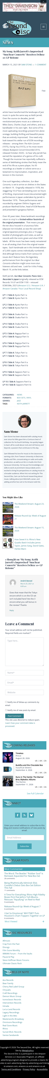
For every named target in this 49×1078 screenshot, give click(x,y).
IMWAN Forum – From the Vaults (17, 953)
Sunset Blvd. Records (12, 1032)
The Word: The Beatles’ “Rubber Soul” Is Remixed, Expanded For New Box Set (23, 874)
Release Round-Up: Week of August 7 (22, 906)
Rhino (5, 1028)
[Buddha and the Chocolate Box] (8, 769)
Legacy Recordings (11, 1012)
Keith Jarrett (23, 403)
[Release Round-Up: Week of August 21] (8, 519)
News (19, 394)
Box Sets (21, 397)
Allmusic (6, 940)
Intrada (6, 1006)
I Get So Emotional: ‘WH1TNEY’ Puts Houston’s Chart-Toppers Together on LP (24, 914)
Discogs (6, 947)
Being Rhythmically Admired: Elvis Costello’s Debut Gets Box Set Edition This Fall (22, 885)
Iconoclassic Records (12, 999)
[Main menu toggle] (43, 27)
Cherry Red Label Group (13, 986)
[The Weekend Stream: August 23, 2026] (8, 507)
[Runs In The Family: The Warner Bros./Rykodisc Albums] (8, 781)
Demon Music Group (12, 996)
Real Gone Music (10, 1025)
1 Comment (40, 64)
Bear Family (8, 983)
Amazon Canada (10, 288)
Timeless (19, 753)
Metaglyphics (28, 1050)
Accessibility (42, 1069)
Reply (12, 610)
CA (45, 760)
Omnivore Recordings (12, 1022)
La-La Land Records (11, 1009)
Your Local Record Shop (29, 288)
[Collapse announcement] (43, 2)
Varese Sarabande (11, 1035)
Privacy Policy (29, 1069)
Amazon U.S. (24, 285)
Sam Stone (26, 64)
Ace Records (8, 980)
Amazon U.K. (38, 285)
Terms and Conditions (11, 1069)
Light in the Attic (10, 1015)
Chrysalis (7, 990)
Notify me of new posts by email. (21, 710)
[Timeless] (8, 757)
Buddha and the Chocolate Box (29, 765)
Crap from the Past (11, 944)
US (36, 760)
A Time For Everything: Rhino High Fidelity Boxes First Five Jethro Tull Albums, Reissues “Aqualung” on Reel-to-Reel (24, 897)
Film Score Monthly (11, 950)
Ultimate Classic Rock (12, 963)
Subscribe (24, 846)
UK (40, 760)
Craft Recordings (10, 993)
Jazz (19, 400)
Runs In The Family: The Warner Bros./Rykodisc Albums (30, 778)
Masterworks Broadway (13, 1019)
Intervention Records (12, 1002)
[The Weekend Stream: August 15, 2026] (8, 531)
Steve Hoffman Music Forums (16, 960)
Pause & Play (8, 957)
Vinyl (28, 397)
